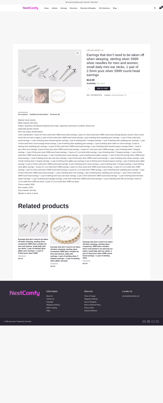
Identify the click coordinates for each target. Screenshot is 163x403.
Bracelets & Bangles (88, 8)
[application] (118, 8)
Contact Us (50, 299)
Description (23, 114)
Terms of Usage (89, 296)
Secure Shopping (90, 302)
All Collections (104, 8)
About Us (49, 296)
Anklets (55, 8)
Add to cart (102, 88)
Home (46, 8)
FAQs (48, 311)
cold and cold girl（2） (96, 50)
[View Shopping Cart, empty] (160, 8)
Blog (115, 8)
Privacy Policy (89, 308)
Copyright (49, 302)
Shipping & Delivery (53, 305)
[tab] (23, 114)
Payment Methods (90, 311)
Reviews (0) (55, 114)
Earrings (64, 8)
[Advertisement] (81, 27)
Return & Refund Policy (92, 305)
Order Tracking (51, 308)
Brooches (73, 8)
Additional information (39, 114)
